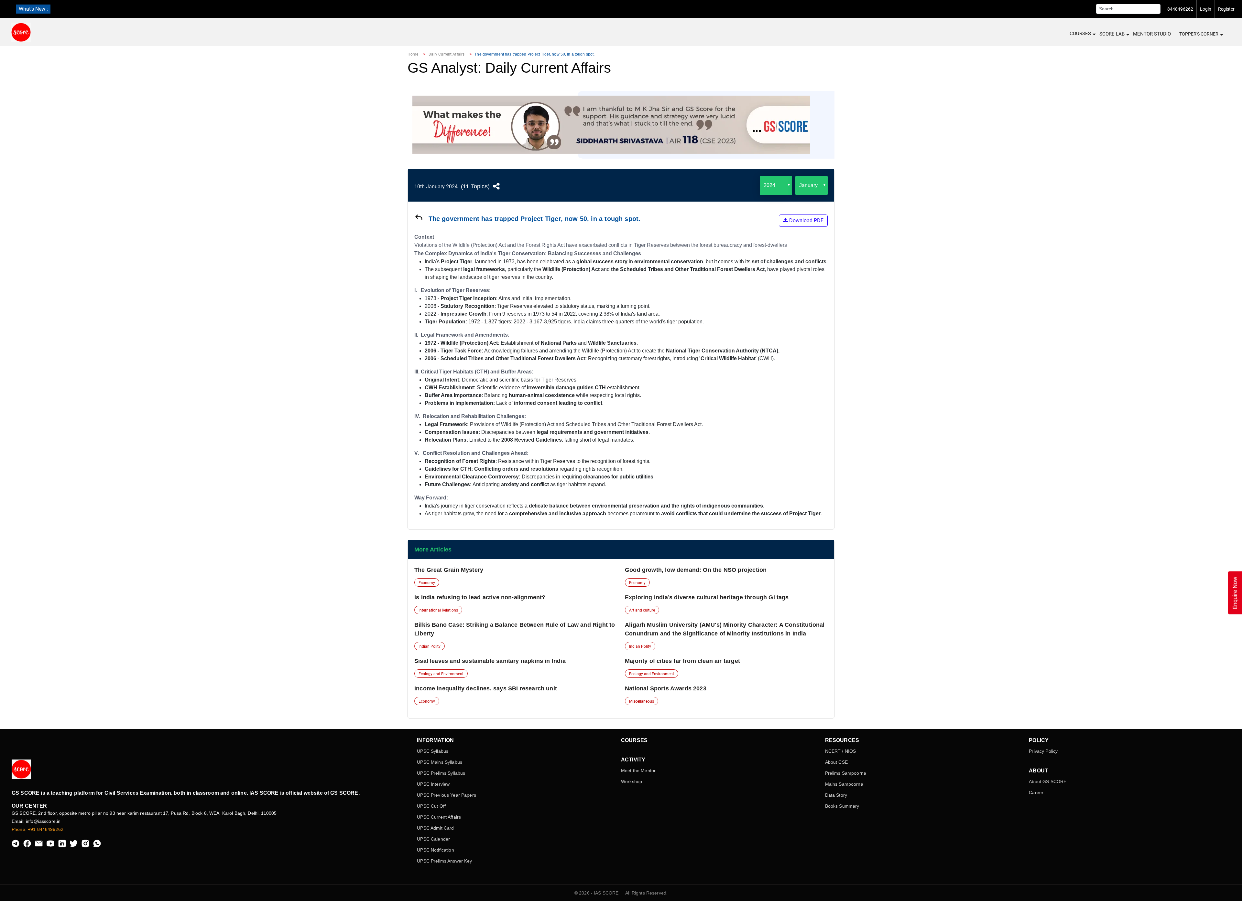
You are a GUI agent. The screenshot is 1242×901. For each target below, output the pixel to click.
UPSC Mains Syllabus (439, 762)
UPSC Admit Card (435, 828)
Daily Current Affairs (447, 54)
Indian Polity (430, 646)
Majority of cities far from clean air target (682, 661)
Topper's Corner (1198, 34)
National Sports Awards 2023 (665, 688)
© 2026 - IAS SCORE (596, 893)
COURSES (1080, 34)
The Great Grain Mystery (448, 570)
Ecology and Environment (441, 674)
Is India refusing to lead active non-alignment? (479, 597)
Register (1226, 9)
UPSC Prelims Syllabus (441, 773)
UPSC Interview (433, 784)
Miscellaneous (641, 701)
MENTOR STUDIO (1152, 34)
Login (1205, 9)
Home (413, 54)
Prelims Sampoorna (845, 773)
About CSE (836, 762)
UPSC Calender (433, 839)
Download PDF (805, 220)
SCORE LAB (1112, 34)
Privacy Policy (1043, 751)
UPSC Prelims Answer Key (444, 861)
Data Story (836, 795)
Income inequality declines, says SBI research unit (485, 688)
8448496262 (1180, 9)
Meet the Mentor (638, 770)
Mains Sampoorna (844, 784)
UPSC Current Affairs (439, 817)
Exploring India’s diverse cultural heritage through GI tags (707, 597)
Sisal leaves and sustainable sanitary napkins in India (490, 661)
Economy (427, 583)
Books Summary (842, 806)
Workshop (631, 781)
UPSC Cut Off (431, 806)
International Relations (438, 610)
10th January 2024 (436, 186)
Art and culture (642, 610)
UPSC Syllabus (432, 751)
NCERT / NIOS (840, 751)
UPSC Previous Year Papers (446, 795)
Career (1036, 792)
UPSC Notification (435, 850)
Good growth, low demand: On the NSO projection (696, 570)
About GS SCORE (1047, 781)
